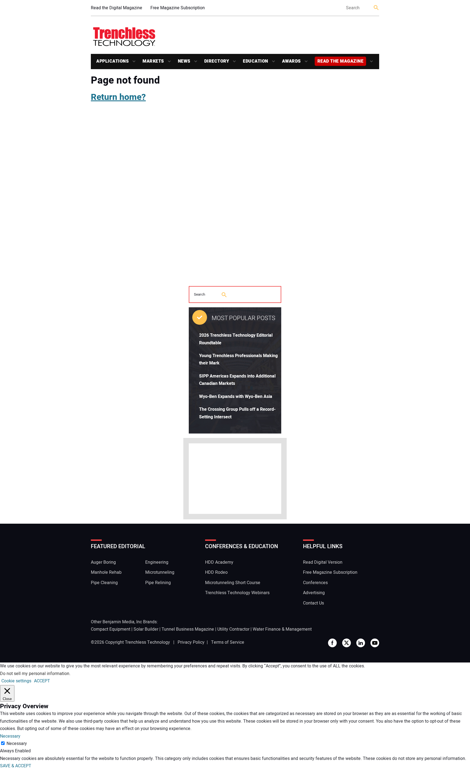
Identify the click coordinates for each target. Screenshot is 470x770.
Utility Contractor (233, 629)
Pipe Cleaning (104, 582)
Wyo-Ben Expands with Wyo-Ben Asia (235, 396)
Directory (216, 61)
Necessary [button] (10, 736)
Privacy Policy (191, 642)
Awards (291, 61)
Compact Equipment (110, 629)
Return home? (118, 97)
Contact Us (313, 603)
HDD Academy (219, 562)
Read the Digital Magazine (116, 8)
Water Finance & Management (282, 629)
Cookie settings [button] (16, 681)
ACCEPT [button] (42, 681)
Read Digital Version (322, 562)
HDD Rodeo (216, 572)
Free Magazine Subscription (177, 8)
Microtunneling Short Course (232, 582)
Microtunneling (159, 572)
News (184, 61)
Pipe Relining (158, 582)
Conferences (315, 582)
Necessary (17, 743)
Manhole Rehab (106, 572)
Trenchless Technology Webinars (237, 593)
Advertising (314, 593)
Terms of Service (227, 642)
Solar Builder (146, 629)
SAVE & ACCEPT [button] (15, 766)
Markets (153, 61)
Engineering (156, 562)
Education (255, 61)
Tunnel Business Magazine (188, 629)
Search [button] (376, 8)
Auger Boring (103, 562)
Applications (112, 61)
